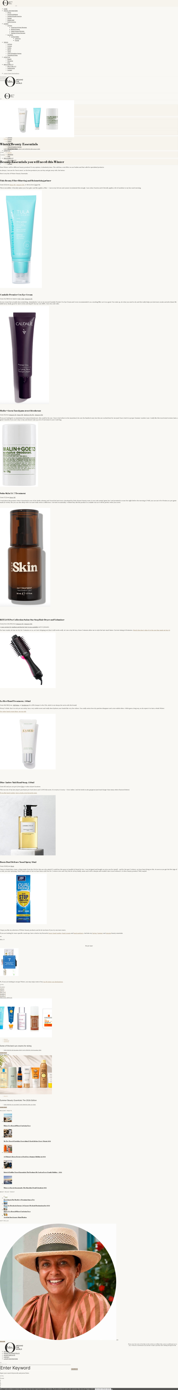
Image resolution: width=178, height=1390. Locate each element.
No (100, 1389)
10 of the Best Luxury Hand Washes (15, 1217)
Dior (22, 786)
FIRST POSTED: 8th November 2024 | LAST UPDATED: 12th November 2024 (22, 1050)
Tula (35, 185)
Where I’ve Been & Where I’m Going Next (17, 1126)
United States (15, 37)
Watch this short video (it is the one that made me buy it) (151, 630)
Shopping (10, 61)
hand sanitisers (78, 933)
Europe (9, 18)
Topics (6, 42)
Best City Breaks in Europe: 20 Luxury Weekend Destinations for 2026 (27, 1206)
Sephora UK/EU (29, 415)
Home (5, 9)
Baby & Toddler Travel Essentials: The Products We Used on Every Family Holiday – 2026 (33, 1172)
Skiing (9, 50)
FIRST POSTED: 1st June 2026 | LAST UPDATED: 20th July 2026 (20, 1104)
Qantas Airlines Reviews (18, 33)
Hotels (9, 48)
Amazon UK (28, 299)
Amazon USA (20, 185)
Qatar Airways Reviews (17, 31)
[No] (112, 1389)
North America (11, 22)
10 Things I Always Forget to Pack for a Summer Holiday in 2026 (25, 1157)
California (17, 39)
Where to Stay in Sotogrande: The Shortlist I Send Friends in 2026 (25, 1188)
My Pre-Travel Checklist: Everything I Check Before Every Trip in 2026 (27, 1141)
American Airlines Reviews (19, 27)
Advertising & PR (9, 1355)
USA (22, 299)
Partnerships (11, 68)
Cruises (9, 46)
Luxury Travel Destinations (11, 73)
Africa (9, 13)
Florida (17, 40)
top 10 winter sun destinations (53, 982)
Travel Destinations (11, 11)
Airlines (9, 26)
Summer (100, 933)
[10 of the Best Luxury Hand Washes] (5, 1216)
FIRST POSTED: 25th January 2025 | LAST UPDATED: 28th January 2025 (22, 149)
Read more (106, 1389)
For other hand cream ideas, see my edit (13, 711)
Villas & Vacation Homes (14, 53)
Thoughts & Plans (12, 55)
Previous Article (6, 997)
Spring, (94, 933)
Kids (8, 63)
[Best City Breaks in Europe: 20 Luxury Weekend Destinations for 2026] (5, 1204)
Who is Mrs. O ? (8, 65)
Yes (97, 1389)
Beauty (9, 59)
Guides (6, 24)
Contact (9, 70)
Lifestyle (7, 57)
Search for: (3, 1364)
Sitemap (6, 1351)
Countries (10, 35)
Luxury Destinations (11, 1359)
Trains (9, 52)
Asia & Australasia (12, 14)
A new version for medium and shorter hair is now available (19, 627)
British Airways (15, 29)
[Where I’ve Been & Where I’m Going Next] (5, 1210)
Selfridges (16, 705)
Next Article (4, 1054)
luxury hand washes (54, 933)
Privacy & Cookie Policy (12, 1353)
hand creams (66, 933)
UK (19, 299)
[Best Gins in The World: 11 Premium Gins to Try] (5, 1198)
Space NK (13, 185)
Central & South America (14, 16)
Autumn (108, 933)
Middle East (10, 20)
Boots (12, 866)
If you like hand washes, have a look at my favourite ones (18, 793)
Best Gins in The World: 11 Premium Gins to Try (19, 1200)
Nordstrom (25, 705)
